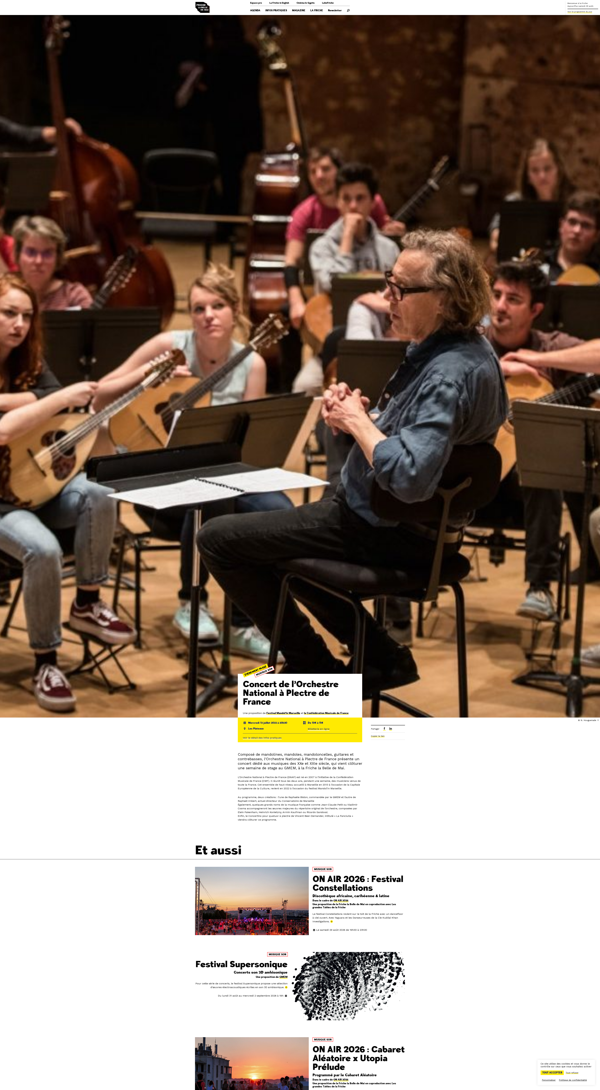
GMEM (283, 977)
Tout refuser (572, 1072)
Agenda (255, 10)
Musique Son (264, 671)
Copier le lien (378, 736)
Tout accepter (552, 1072)
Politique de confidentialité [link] (573, 1080)
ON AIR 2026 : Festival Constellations (357, 883)
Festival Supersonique (241, 964)
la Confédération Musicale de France (326, 713)
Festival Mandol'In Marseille (283, 713)
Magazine (298, 10)
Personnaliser (549, 1080)
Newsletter (335, 10)
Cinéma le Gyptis (306, 3)
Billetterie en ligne (319, 728)
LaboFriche (328, 3)
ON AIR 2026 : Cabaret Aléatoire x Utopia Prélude (358, 1058)
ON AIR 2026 (340, 900)
